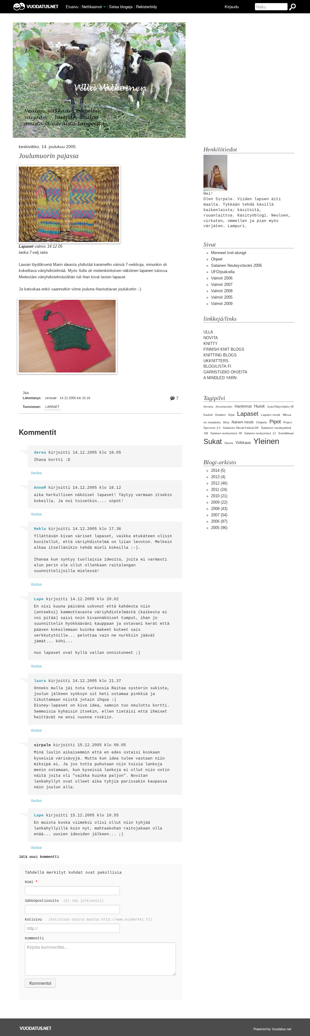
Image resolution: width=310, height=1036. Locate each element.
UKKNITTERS (216, 361)
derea (40, 452)
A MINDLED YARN (219, 378)
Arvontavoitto (224, 406)
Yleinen (266, 441)
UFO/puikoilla (223, 272)
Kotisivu (88, 920)
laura (40, 681)
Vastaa (36, 472)
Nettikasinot (92, 6)
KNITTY (210, 343)
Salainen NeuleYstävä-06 (241, 427)
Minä (226, 422)
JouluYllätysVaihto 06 (280, 406)
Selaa (121, 6)
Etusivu (72, 6)
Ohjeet (217, 259)
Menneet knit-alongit (228, 252)
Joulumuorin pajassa (49, 155)
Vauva (228, 443)
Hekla (40, 529)
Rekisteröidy (146, 6)
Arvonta (208, 406)
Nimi (31, 882)
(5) (218, 470)
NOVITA (210, 338)
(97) (219, 521)
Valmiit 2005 (221, 297)
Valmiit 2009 (221, 303)
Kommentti (34, 938)
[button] (104, 7)
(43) (219, 508)
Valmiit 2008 (221, 291)
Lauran (25, 264)
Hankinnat (243, 406)
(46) (219, 483)
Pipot (275, 422)
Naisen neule (243, 422)
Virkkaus (243, 442)
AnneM (40, 487)
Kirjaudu (232, 6)
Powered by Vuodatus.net (272, 1028)
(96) (219, 527)
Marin (58, 264)
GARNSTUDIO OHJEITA (225, 372)
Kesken (220, 414)
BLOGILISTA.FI (217, 366)
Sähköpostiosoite (64, 901)
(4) (218, 477)
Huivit (259, 406)
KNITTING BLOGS (220, 355)
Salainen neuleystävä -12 (260, 433)
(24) (219, 489)
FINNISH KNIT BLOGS (223, 349)
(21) (219, 496)
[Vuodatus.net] (36, 1028)
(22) (219, 502)
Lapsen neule (270, 414)
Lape (39, 599)
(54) (219, 515)
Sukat (212, 441)
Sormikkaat (286, 433)
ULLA (208, 332)
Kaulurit (208, 414)
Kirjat (231, 414)
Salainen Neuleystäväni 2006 (236, 265)
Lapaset (52, 407)
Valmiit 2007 (221, 284)
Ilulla (83, 270)
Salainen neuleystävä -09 (226, 433)
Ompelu (261, 422)
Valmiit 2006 (221, 278)
